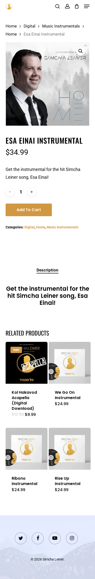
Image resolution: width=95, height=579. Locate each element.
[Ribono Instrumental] (27, 449)
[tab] (47, 270)
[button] (86, 6)
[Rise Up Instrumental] (70, 449)
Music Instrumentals (61, 26)
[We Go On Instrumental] (70, 363)
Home (11, 26)
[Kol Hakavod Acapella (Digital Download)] (27, 363)
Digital (29, 26)
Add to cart (29, 210)
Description (47, 270)
